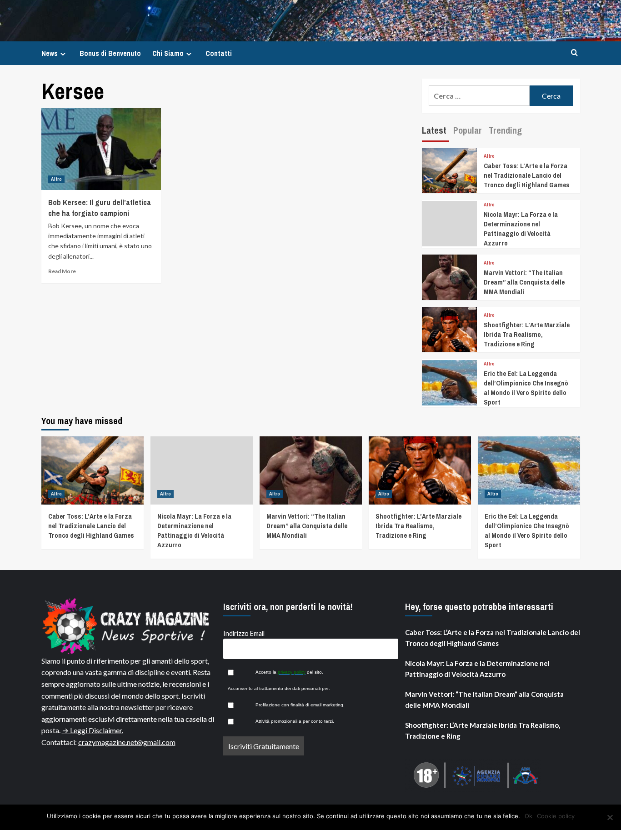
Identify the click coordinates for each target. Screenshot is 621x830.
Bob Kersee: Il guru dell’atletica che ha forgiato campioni (99, 207)
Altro (56, 179)
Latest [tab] (434, 130)
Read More (62, 271)
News (49, 53)
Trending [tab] (505, 130)
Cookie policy (556, 816)
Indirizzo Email (244, 633)
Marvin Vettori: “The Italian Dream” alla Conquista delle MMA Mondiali (524, 282)
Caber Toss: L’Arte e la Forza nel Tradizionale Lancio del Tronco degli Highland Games (527, 175)
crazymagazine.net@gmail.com (126, 742)
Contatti (218, 53)
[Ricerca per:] (479, 95)
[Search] (574, 53)
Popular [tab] (467, 130)
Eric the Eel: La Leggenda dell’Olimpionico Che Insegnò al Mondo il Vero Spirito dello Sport (526, 388)
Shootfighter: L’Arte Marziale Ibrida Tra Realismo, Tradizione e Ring (527, 334)
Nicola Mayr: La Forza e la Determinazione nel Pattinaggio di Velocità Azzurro (521, 229)
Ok (528, 816)
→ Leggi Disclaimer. (92, 730)
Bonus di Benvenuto (110, 53)
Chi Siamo (168, 53)
